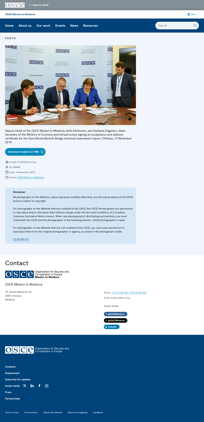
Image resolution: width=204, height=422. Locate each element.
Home (9, 25)
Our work (43, 25)
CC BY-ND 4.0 (21, 239)
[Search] (195, 25)
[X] (24, 385)
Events (60, 25)
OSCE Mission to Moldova (20, 14)
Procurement (31, 412)
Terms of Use (12, 412)
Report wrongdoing (77, 412)
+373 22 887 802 (120, 292)
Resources (90, 25)
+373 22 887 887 (137, 292)
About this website (53, 412)
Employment (12, 373)
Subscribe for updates (18, 379)
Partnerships (12, 398)
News (74, 25)
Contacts (10, 366)
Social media (12, 386)
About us (25, 25)
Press (8, 392)
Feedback (98, 412)
